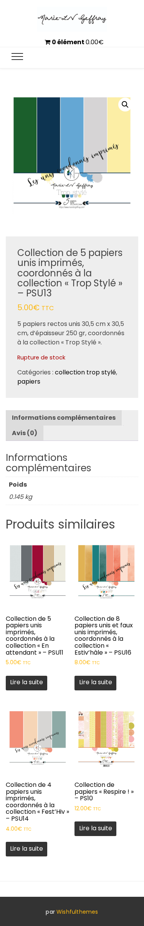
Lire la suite (26, 682)
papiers (28, 381)
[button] (125, 104)
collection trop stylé (85, 372)
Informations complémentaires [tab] (64, 417)
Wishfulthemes (77, 912)
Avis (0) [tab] (24, 433)
